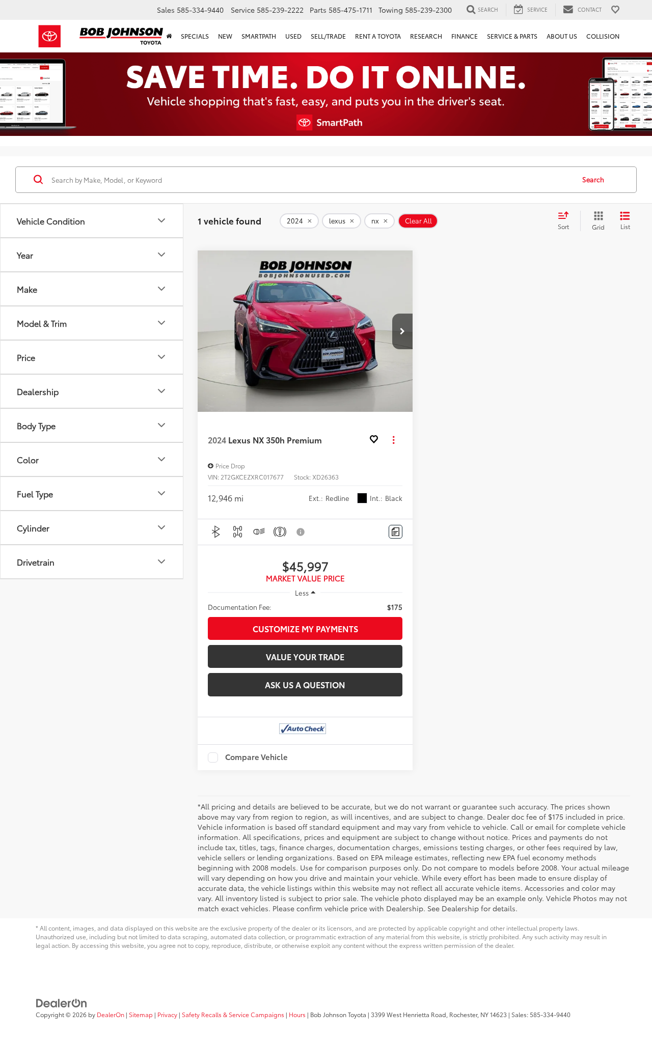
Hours (297, 1014)
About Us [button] (562, 36)
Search (593, 179)
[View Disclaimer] (301, 532)
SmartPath (258, 36)
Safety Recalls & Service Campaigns (233, 1014)
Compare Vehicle (256, 757)
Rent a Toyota (378, 36)
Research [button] (426, 36)
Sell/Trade (328, 36)
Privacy (167, 1014)
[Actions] (393, 440)
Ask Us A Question (305, 684)
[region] (305, 607)
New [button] (225, 36)
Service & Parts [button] (512, 36)
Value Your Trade (305, 656)
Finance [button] (464, 36)
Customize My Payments (305, 628)
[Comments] (395, 532)
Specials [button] (195, 36)
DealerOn (110, 1014)
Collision (602, 36)
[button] (402, 331)
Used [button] (293, 36)
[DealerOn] (62, 1002)
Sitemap (141, 1014)
